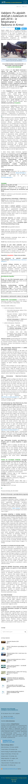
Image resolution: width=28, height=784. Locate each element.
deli (18, 28)
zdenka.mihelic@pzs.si (21, 173)
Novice (25, 6)
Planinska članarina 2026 (13, 641)
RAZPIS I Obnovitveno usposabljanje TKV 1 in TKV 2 (17, 647)
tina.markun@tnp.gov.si (6, 177)
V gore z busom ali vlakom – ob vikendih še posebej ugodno (16, 666)
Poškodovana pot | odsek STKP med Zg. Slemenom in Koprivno (17, 672)
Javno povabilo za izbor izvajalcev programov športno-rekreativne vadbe (16, 685)
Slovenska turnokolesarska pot (10, 768)
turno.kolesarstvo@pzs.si (9, 718)
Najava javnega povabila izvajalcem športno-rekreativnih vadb (15, 692)
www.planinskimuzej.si (15, 259)
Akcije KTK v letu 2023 (8, 742)
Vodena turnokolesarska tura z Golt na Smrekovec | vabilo (16, 660)
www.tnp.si (24, 259)
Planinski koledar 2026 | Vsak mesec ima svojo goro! (17, 653)
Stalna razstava (16, 508)
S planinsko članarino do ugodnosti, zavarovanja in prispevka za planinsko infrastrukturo (16, 679)
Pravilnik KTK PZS (7, 740)
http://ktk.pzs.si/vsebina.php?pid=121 (10, 397)
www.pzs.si (3, 261)
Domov (19, 6)
